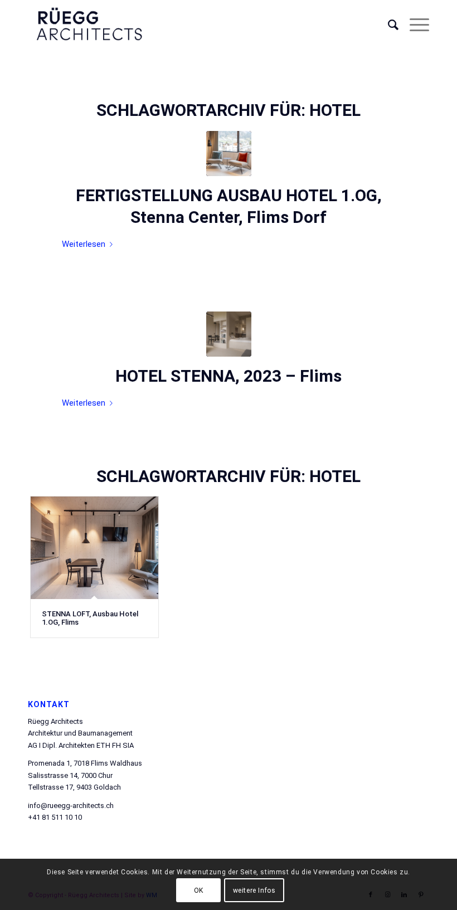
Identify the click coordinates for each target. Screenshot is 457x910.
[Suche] (387, 25)
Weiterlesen (83, 244)
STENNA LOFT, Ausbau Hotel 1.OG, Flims (90, 618)
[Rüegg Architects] (89, 25)
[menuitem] (387, 25)
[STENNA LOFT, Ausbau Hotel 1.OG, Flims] (94, 548)
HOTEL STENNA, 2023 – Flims (228, 376)
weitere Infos (254, 890)
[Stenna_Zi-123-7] (228, 153)
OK (198, 890)
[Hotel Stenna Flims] (228, 334)
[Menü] (413, 25)
